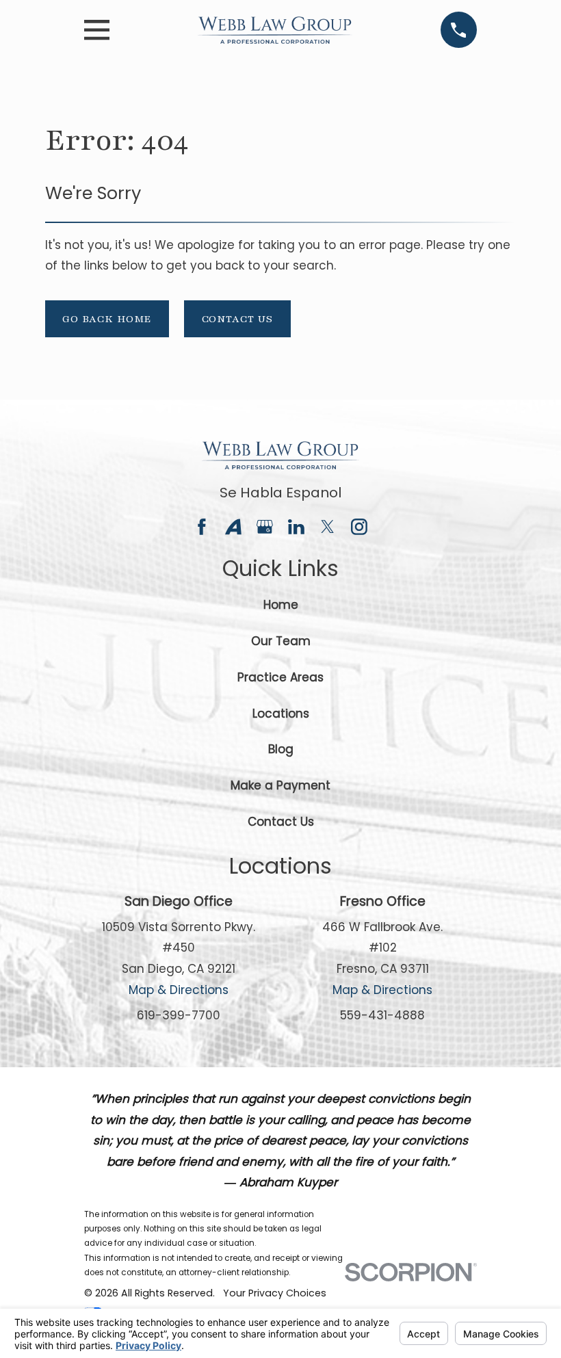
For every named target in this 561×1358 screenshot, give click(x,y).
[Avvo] (233, 527)
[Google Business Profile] (265, 527)
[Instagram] (359, 527)
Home (280, 605)
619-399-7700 (178, 1015)
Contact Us (238, 319)
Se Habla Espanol (280, 492)
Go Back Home (106, 319)
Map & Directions (179, 990)
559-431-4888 (382, 1015)
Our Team (281, 641)
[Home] (275, 30)
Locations (280, 713)
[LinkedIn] (296, 527)
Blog (280, 749)
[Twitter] (327, 527)
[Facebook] (202, 527)
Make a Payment (280, 785)
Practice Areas (280, 677)
